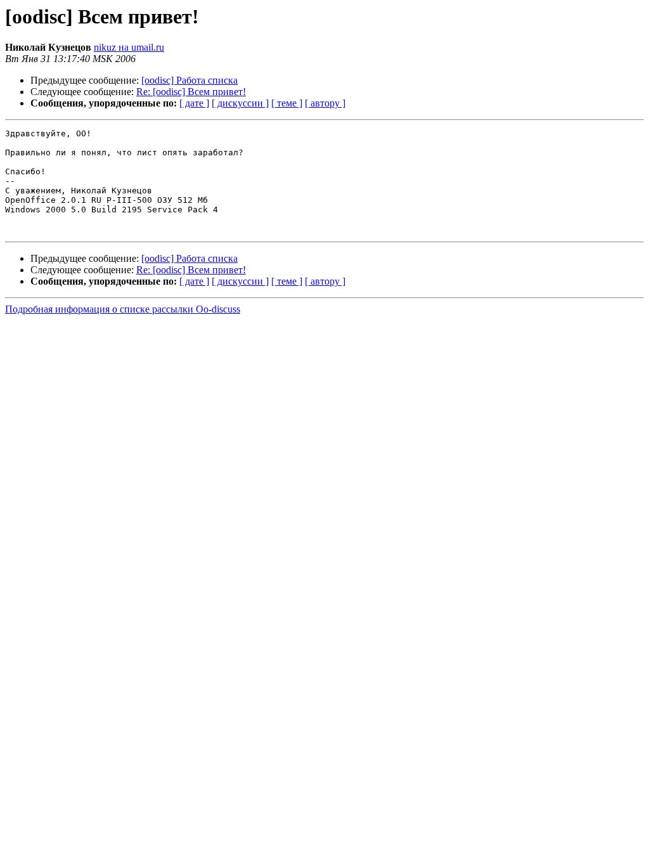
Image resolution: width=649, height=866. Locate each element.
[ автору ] (325, 103)
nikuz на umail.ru (129, 47)
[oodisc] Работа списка (189, 80)
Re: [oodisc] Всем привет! (191, 91)
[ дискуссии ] (240, 103)
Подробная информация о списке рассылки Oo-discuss (122, 309)
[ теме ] (286, 103)
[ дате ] (194, 103)
